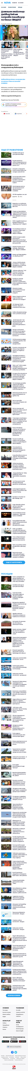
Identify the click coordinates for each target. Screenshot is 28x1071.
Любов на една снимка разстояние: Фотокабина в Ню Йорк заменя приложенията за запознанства (19, 240)
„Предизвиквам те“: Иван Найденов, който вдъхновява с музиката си (19, 475)
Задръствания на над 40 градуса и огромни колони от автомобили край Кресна (19, 701)
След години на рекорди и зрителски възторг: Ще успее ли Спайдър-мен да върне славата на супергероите (19, 421)
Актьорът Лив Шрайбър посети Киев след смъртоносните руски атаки (19, 906)
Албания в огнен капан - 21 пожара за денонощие (19, 757)
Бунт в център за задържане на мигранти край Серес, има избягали (19, 874)
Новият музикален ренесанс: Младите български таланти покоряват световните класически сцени (19, 466)
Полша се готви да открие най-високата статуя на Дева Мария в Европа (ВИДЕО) (19, 441)
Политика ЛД (12, 1058)
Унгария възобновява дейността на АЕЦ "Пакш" (18, 882)
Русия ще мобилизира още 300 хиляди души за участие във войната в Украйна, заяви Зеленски (19, 847)
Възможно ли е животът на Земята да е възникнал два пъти (19, 205)
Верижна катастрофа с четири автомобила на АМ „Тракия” (19, 774)
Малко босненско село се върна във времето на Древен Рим (19, 394)
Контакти (17, 1057)
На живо (20, 2)
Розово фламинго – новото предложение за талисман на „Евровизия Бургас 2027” (19, 163)
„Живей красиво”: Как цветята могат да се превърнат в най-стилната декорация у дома (18, 323)
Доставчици (11, 1057)
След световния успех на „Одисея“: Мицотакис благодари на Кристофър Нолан (19, 457)
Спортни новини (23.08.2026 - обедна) (18, 921)
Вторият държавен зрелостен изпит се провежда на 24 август (19, 651)
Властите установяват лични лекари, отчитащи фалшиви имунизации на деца (19, 693)
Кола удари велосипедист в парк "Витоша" (18, 766)
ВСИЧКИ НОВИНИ (14, 995)
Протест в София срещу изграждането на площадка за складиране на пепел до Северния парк (19, 684)
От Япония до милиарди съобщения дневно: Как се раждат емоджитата (19, 341)
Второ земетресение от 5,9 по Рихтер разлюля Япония (19, 743)
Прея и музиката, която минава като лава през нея (19, 546)
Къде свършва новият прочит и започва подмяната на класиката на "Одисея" (18, 507)
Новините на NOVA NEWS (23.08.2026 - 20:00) (19, 658)
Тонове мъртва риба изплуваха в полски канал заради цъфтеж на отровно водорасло (19, 839)
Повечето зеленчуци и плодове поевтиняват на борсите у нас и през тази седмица (19, 855)
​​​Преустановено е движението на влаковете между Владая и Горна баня (18, 806)
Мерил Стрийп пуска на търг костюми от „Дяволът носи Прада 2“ (19, 298)
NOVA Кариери (20, 1028)
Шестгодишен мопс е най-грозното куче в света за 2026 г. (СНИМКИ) (18, 188)
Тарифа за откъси (4, 1057)
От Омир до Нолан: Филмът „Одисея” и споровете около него (18, 306)
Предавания (6, 1025)
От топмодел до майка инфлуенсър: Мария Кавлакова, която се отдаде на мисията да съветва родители (19, 386)
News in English (19, 1030)
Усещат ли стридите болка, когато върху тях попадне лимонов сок (19, 170)
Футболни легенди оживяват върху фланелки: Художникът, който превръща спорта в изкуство (19, 281)
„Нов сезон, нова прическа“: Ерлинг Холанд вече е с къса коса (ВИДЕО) (19, 709)
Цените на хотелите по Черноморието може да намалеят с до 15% (19, 955)
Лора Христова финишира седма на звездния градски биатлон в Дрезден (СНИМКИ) (18, 595)
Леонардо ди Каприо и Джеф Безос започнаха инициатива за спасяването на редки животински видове (18, 358)
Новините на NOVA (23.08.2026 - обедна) (18, 928)
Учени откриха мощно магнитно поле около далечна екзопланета (18, 538)
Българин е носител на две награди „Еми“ (18, 497)
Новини (14, 2)
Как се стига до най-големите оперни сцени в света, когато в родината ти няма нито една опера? (19, 411)
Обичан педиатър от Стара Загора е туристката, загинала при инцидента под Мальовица (19, 718)
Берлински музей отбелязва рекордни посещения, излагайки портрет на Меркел (18, 555)
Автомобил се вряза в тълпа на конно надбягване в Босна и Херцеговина (18, 831)
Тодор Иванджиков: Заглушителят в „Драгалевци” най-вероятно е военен (17, 964)
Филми (4, 1029)
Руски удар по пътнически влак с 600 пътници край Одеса (18, 735)
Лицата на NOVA (20, 1012)
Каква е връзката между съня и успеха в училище (19, 312)
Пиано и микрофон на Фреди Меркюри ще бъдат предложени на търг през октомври (18, 579)
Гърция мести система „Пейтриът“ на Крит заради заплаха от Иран (19, 750)
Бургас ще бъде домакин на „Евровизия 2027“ (19, 255)
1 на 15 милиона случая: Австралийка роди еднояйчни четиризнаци (19, 482)
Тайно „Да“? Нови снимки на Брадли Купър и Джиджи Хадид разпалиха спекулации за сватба (19, 367)
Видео (4, 1016)
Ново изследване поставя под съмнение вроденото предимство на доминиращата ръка (19, 531)
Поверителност (6, 1058)
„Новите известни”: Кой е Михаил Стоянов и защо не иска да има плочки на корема (19, 273)
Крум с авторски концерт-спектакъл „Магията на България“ (18, 979)
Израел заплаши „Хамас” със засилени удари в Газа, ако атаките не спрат (19, 631)
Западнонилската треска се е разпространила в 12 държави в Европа (18, 727)
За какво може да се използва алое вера (18, 153)
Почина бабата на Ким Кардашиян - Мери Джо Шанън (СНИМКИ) (18, 514)
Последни (5, 1010)
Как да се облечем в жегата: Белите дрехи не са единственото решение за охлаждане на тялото (19, 332)
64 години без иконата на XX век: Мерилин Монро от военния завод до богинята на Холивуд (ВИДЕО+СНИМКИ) (19, 376)
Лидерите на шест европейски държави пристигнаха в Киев (18, 898)
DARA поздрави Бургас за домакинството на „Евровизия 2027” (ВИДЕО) (19, 222)
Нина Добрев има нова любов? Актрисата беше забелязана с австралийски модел (19, 523)
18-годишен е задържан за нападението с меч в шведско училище (19, 798)
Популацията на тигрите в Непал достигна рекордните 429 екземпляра (18, 449)
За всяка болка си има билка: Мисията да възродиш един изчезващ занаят (19, 988)
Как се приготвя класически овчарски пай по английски (19, 402)
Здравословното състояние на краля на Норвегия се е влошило (18, 615)
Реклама (2, 1055)
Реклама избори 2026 (10, 1055)
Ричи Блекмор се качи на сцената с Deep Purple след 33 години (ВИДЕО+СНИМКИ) (19, 231)
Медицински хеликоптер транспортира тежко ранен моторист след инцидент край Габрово (19, 815)
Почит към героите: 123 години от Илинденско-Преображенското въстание (19, 948)
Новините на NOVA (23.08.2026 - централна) (19, 674)
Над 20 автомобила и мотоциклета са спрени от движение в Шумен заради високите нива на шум (19, 938)
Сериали (5, 1027)
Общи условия (23, 1057)
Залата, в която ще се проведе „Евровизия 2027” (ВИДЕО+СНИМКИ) (19, 248)
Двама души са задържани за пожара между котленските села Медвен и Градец (18, 823)
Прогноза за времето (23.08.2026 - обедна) (18, 913)
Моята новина (6, 1014)
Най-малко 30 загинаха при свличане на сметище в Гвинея (18, 623)
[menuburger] (2, 2)
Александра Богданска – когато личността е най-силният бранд (19, 490)
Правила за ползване (20, 1058)
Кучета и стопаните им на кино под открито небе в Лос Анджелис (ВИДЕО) (19, 350)
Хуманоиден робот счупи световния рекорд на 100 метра (19, 667)
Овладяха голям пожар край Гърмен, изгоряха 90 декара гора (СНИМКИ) (19, 790)
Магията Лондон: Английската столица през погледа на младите (18, 290)
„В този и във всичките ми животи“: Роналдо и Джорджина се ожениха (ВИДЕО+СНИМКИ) (19, 264)
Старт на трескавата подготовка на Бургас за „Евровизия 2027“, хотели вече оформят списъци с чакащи (19, 214)
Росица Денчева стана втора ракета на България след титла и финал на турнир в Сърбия (18, 179)
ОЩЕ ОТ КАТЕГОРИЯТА (14, 562)
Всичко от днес (7, 1012)
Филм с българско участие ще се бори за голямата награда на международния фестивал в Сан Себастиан (18, 431)
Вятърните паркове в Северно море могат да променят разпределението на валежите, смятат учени (19, 606)
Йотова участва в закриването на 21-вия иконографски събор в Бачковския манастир (18, 783)
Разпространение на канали (20, 1055)
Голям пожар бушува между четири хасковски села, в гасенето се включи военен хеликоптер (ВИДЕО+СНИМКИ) (19, 865)
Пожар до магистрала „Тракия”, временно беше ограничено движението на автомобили (19, 972)
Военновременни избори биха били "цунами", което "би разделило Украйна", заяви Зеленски (19, 890)
